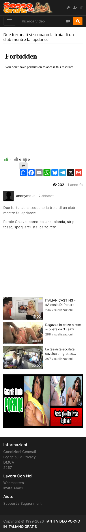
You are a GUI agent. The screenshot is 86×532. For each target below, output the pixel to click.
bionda (59, 221)
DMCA (8, 462)
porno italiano (40, 221)
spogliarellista (25, 227)
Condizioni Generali (19, 451)
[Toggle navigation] (10, 21)
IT (81, 7)
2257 (7, 467)
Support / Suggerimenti (23, 503)
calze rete (47, 227)
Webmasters (13, 482)
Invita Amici (13, 488)
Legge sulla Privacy (19, 457)
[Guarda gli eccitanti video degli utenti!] (43, 401)
